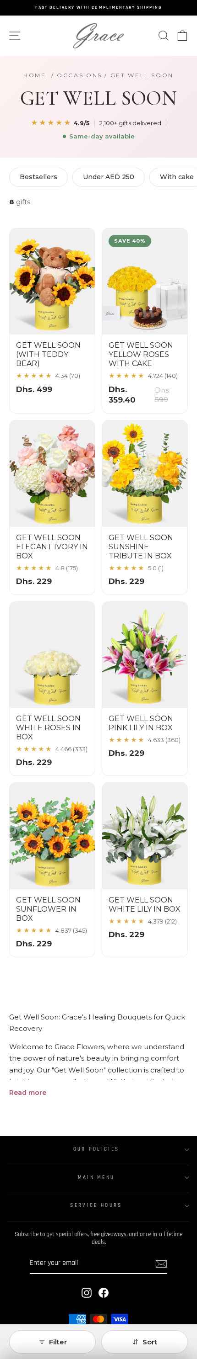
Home (34, 75)
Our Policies (96, 1149)
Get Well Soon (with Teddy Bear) (48, 354)
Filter (58, 1342)
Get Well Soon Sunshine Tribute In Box (141, 546)
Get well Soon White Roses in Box (48, 727)
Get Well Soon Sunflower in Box (48, 909)
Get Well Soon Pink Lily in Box (141, 723)
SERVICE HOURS (96, 1205)
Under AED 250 (108, 177)
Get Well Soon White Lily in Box (145, 904)
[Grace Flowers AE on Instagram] (87, 1293)
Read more (27, 1092)
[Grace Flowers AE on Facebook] (103, 1293)
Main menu (96, 1177)
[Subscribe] (161, 1263)
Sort (149, 1342)
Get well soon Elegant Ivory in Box (52, 546)
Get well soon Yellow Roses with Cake (141, 354)
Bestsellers (38, 177)
